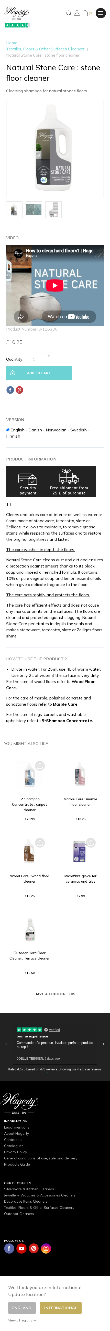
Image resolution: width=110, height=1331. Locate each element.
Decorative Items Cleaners (26, 1201)
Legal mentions (16, 1127)
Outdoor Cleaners (19, 1213)
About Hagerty (16, 1133)
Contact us (13, 1139)
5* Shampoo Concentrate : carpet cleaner (29, 804)
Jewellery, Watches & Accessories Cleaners (40, 1195)
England (22, 1308)
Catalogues (14, 1145)
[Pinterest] (19, 390)
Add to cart (39, 373)
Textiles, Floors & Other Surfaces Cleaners (39, 1207)
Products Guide (17, 1164)
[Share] (10, 390)
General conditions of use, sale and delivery (40, 1158)
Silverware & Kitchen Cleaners (29, 1189)
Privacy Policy (15, 1152)
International (60, 1308)
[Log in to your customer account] (77, 13)
